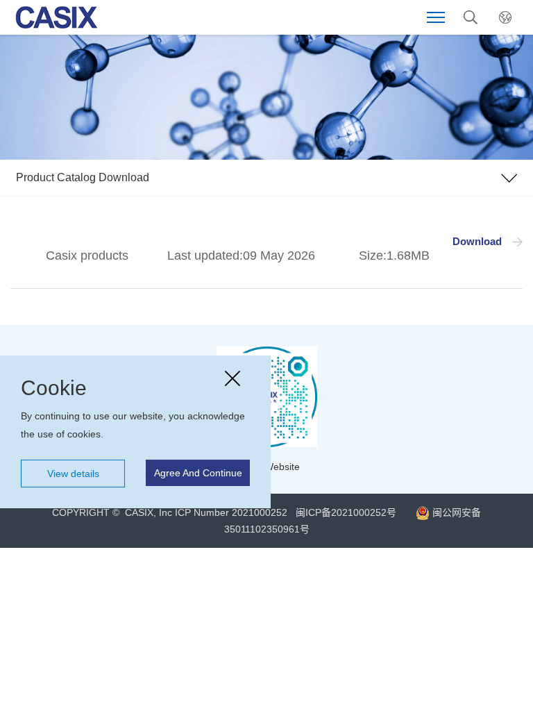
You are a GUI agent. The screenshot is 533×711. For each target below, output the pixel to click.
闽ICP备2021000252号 (344, 512)
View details (73, 473)
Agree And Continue (198, 472)
